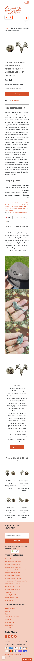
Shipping (15, 103)
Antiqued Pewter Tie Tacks (12, 575)
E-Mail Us (27, 659)
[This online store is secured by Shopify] (15, 552)
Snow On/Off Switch (18, 2)
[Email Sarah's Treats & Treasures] (15, 636)
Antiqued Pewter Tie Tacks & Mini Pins (16, 570)
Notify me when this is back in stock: (14, 84)
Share (16, 217)
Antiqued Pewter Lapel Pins (13, 567)
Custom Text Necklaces (11, 597)
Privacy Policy (9, 625)
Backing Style (8, 103)
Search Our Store (10, 608)
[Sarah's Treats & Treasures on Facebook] (6, 636)
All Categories (9, 600)
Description (8, 100)
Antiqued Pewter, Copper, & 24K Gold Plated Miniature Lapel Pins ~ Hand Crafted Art (16, 208)
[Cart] (26, 18)
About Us (7, 614)
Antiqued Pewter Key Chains (13, 589)
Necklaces (8, 592)
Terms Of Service (10, 628)
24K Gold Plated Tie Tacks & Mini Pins (16, 581)
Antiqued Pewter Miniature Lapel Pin (19, 212)
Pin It (24, 217)
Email (8, 221)
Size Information (16, 100)
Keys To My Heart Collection (13, 595)
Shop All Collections (17, 447)
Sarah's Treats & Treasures (17, 642)
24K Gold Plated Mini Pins (12, 584)
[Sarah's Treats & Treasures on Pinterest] (9, 636)
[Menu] (9, 17)
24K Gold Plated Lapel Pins (13, 561)
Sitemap (7, 611)
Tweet (8, 217)
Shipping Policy (9, 622)
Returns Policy (9, 619)
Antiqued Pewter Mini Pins (12, 572)
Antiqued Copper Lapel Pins (13, 564)
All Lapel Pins (9, 559)
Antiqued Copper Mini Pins (13, 578)
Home (6, 28)
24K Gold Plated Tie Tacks (12, 586)
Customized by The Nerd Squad (14, 654)
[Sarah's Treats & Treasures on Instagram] (12, 636)
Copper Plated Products (12, 617)
